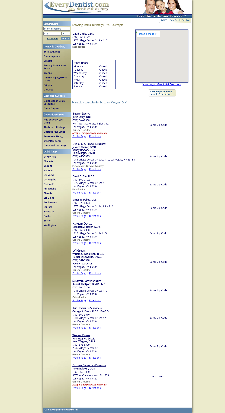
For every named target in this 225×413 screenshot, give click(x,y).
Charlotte (48, 161)
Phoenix (48, 193)
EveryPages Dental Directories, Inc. (63, 409)
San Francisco (50, 202)
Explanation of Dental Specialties (54, 102)
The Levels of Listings (54, 127)
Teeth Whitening (52, 51)
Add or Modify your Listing (53, 121)
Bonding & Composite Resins (55, 67)
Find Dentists (78, 9)
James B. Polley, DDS (84, 199)
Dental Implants (52, 56)
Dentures (48, 89)
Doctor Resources (54, 114)
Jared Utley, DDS (81, 117)
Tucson (47, 220)
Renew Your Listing (53, 136)
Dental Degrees (51, 108)
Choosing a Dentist (54, 95)
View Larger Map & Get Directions (162, 84)
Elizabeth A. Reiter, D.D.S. (86, 226)
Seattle (47, 216)
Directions (95, 136)
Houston (48, 170)
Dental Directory (93, 25)
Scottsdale (49, 211)
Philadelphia (50, 188)
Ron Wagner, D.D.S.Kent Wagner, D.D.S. (83, 340)
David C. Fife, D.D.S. (83, 176)
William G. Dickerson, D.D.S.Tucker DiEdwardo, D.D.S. (88, 255)
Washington (50, 225)
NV (107, 25)
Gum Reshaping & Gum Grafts (55, 79)
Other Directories (52, 140)
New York (48, 184)
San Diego (49, 197)
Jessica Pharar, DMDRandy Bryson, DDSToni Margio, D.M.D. (84, 150)
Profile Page (79, 136)
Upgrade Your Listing (54, 131)
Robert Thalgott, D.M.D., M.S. (89, 284)
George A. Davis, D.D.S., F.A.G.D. (90, 311)
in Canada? (52, 38)
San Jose (48, 206)
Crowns (48, 72)
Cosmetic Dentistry (54, 46)
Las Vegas (49, 174)
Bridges (48, 85)
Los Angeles (50, 179)
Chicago (48, 165)
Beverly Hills (50, 156)
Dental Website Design (55, 145)
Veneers (48, 60)
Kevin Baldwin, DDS (83, 368)
